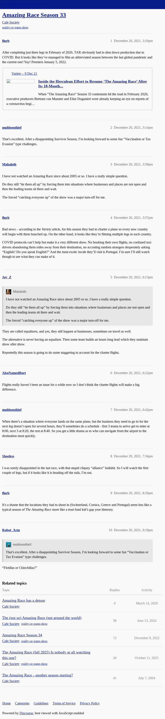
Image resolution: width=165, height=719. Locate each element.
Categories (22, 703)
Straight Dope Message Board (22, 4)
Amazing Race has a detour (23, 600)
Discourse (26, 713)
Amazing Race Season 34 (22, 635)
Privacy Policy (90, 703)
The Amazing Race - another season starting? (37, 675)
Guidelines (41, 703)
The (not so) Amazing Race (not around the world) (41, 618)
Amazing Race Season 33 (34, 15)
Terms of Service (64, 703)
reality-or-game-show (15, 27)
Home (6, 703)
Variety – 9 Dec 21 (24, 73)
